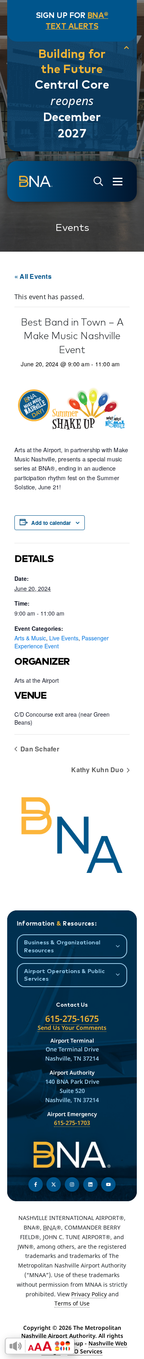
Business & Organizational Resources (62, 946)
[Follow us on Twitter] (53, 1184)
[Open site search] (98, 181)
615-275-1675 (72, 1018)
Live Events (63, 638)
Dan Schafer (39, 748)
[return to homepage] (35, 182)
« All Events (33, 276)
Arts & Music (30, 638)
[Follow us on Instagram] (72, 1184)
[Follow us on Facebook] (35, 1184)
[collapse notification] (126, 48)
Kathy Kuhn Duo (98, 769)
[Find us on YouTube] (108, 1184)
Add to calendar (51, 523)
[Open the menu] (117, 181)
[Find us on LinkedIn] (90, 1184)
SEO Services (85, 1351)
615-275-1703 (72, 1123)
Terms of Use (72, 1303)
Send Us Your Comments (72, 1027)
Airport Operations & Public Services (64, 974)
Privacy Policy (89, 1294)
